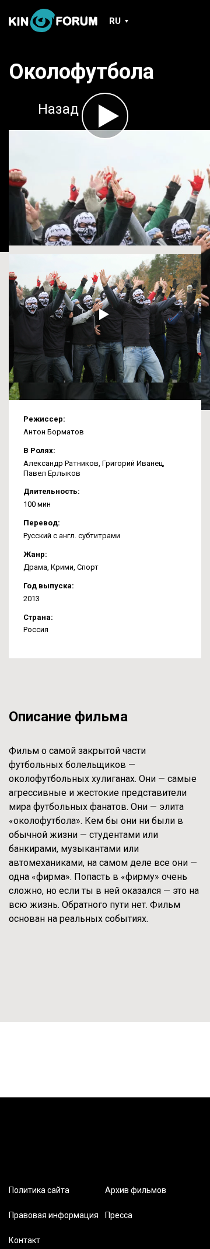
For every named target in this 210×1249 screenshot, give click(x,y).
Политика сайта (39, 1190)
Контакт (24, 1240)
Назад (58, 109)
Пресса (118, 1215)
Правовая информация (54, 1215)
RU (115, 21)
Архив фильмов (135, 1190)
